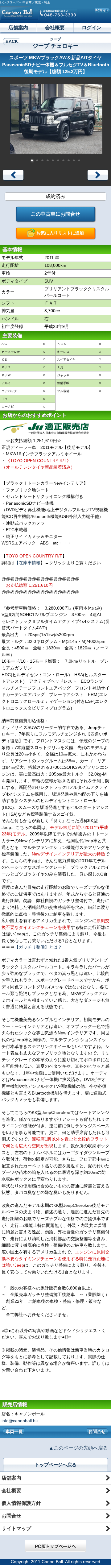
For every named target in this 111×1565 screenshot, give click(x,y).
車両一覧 (14, 1431)
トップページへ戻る (55, 1464)
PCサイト (102, 10)
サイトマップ (16, 1528)
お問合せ (96, 1431)
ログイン (91, 27)
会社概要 (55, 27)
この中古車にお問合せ (55, 214)
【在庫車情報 (27, 562)
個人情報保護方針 (21, 1503)
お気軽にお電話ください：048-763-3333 (58, 13)
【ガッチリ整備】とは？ (38, 947)
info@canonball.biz (20, 1420)
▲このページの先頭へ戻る (78, 1448)
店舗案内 (18, 27)
